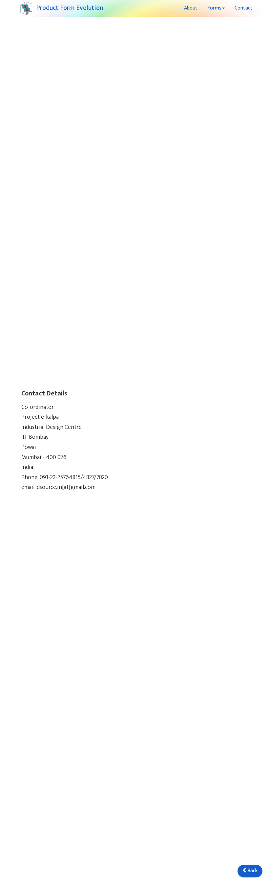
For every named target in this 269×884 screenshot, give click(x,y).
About (190, 8)
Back (252, 870)
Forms (214, 8)
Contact (244, 8)
